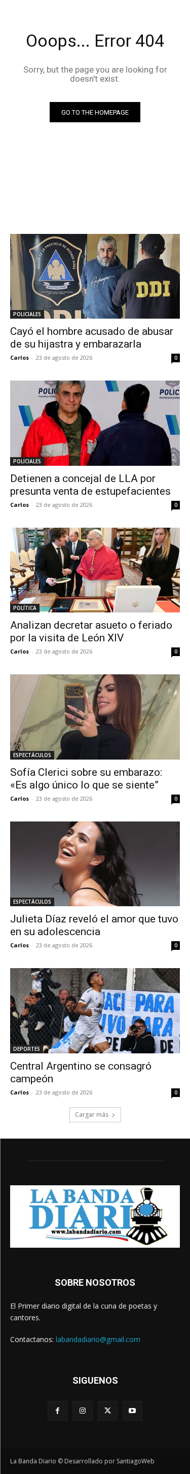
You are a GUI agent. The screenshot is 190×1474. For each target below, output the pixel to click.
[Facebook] (57, 1411)
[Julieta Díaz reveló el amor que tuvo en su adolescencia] (95, 864)
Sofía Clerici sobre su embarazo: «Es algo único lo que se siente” (86, 778)
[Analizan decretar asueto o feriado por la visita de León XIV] (95, 570)
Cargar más (91, 1114)
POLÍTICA (24, 607)
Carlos (19, 357)
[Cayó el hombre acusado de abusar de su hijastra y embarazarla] (95, 276)
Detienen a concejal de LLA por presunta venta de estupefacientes (90, 484)
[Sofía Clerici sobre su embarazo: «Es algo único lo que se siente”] (95, 717)
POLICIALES (27, 314)
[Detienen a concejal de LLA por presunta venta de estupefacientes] (95, 423)
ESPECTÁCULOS (32, 755)
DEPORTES (26, 1048)
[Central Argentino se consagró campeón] (95, 1010)
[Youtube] (132, 1411)
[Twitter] (108, 1411)
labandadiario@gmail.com (98, 1339)
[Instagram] (82, 1411)
